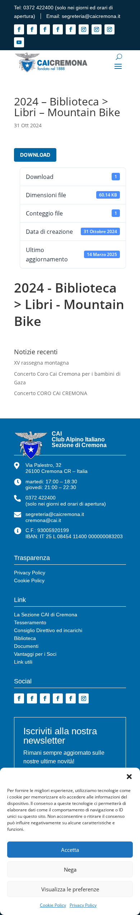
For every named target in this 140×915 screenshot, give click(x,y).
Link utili (23, 662)
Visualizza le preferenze (70, 889)
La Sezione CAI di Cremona (45, 614)
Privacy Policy (83, 905)
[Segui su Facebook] (19, 29)
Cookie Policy (53, 905)
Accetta (70, 849)
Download (35, 155)
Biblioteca (25, 638)
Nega (70, 869)
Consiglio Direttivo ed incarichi (48, 630)
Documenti (26, 646)
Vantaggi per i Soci (35, 654)
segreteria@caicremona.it (91, 16)
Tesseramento (30, 622)
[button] (129, 776)
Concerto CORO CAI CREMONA (50, 393)
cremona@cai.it (43, 520)
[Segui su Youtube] (19, 42)
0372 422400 (38, 7)
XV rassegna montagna (41, 362)
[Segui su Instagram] (84, 29)
